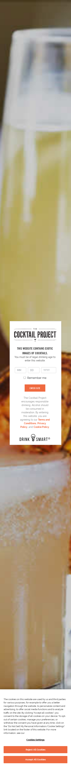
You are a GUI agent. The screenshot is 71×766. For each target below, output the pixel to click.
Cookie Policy (41, 426)
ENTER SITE (35, 387)
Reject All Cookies (35, 749)
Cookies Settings (35, 739)
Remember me (36, 377)
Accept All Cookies (35, 759)
